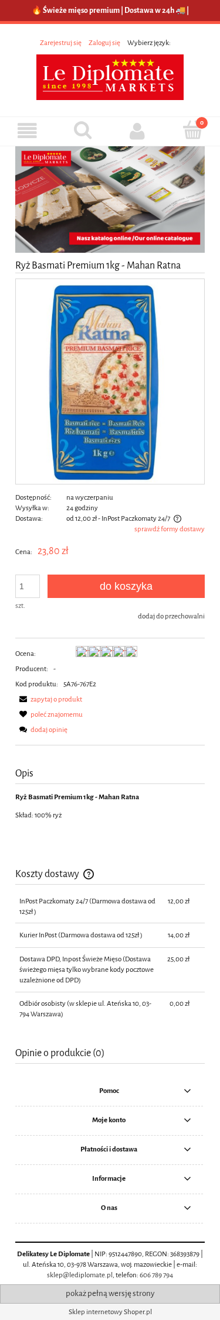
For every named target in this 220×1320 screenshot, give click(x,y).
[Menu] (27, 131)
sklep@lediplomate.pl (80, 1275)
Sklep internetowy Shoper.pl (110, 1311)
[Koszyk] (192, 130)
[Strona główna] (110, 76)
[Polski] (174, 42)
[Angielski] (178, 42)
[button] (48, 699)
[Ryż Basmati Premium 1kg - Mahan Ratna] (110, 381)
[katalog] (110, 199)
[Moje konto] (137, 131)
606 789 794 (156, 1275)
